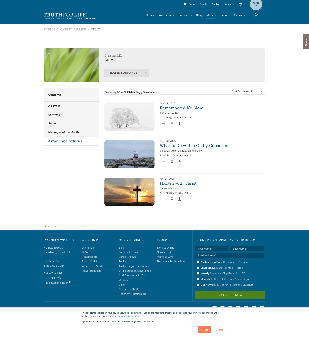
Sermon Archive (128, 252)
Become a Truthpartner (171, 261)
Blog (199, 15)
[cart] (241, 4)
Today (150, 15)
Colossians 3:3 (168, 188)
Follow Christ (89, 261)
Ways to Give (165, 257)
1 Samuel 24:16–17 (191, 151)
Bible (122, 285)
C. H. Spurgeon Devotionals (135, 271)
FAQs (85, 252)
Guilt (95, 29)
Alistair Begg (89, 257)
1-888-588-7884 (54, 266)
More (209, 15)
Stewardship (164, 252)
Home (85, 226)
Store (223, 15)
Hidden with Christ (178, 183)
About (228, 4)
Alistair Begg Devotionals (65, 141)
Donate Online (165, 247)
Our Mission (88, 247)
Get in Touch (51, 273)
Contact (216, 4)
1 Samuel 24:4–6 (169, 151)
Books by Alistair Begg (132, 294)
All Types (54, 106)
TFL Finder (189, 4)
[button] (172, 124)
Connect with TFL (129, 289)
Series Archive (127, 257)
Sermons (184, 15)
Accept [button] (204, 329)
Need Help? (51, 278)
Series (52, 123)
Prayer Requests (91, 271)
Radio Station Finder (56, 283)
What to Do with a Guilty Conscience (196, 146)
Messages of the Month (63, 132)
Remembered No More (181, 108)
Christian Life (73, 29)
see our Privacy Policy (128, 315)
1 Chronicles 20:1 (170, 113)
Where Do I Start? (92, 266)
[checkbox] (229, 273)
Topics (50, 29)
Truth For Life (70, 16)
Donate (237, 15)
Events (203, 4)
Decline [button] (219, 329)
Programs (164, 15)
